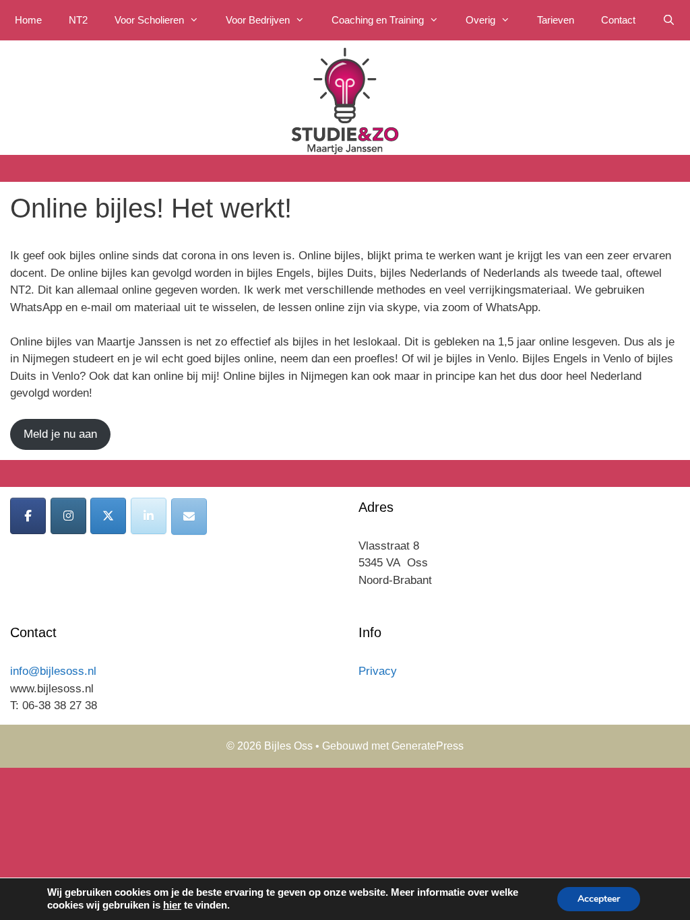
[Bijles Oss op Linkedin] (148, 516)
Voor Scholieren (149, 20)
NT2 (78, 20)
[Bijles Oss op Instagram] (68, 516)
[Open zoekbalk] (669, 20)
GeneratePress (427, 746)
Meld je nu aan (60, 434)
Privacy (377, 671)
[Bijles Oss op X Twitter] (108, 516)
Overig (480, 20)
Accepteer (598, 898)
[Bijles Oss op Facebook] (28, 516)
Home (28, 20)
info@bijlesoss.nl (53, 671)
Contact (618, 20)
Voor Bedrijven (258, 20)
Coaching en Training (378, 20)
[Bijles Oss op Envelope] (189, 516)
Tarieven (555, 20)
